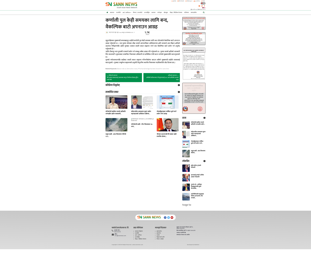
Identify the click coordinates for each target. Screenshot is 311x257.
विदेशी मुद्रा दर (189, 1)
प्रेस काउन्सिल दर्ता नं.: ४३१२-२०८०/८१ (186, 230)
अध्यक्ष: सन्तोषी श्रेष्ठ (181, 232)
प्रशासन (154, 12)
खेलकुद (166, 12)
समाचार (112, 12)
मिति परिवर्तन (181, 1)
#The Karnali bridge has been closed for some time (153, 69)
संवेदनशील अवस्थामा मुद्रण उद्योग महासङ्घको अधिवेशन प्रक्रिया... (141, 112)
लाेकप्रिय (185, 161)
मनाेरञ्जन (159, 12)
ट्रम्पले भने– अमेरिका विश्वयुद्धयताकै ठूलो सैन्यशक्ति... (196, 186)
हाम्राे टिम (159, 233)
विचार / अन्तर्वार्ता (137, 12)
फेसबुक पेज (186, 205)
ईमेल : (116, 234)
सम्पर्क (158, 235)
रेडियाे (203, 1)
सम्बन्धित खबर (112, 92)
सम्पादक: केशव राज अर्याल (183, 234)
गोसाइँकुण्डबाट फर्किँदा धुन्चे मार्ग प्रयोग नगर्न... (197, 142)
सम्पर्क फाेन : (117, 230)
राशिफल (186, 12)
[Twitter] (168, 217)
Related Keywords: (111, 69)
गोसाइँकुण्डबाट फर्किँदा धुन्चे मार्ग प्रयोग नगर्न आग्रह (166, 112)
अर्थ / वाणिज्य (126, 12)
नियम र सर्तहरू (160, 239)
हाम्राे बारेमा (159, 231)
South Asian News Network (127, 7)
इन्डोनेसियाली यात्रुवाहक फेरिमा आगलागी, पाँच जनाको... (197, 196)
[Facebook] (165, 217)
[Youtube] (171, 217)
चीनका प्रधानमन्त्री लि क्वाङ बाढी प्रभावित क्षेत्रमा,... (166, 135)
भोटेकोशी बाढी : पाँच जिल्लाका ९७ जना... (141, 125)
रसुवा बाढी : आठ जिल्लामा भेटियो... (198, 152)
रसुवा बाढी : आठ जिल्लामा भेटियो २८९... (116, 135)
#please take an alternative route (127, 69)
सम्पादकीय (194, 12)
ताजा (184, 118)
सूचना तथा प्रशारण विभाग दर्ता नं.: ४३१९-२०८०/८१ (185, 227)
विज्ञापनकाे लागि (160, 237)
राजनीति (118, 12)
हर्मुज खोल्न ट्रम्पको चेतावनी (196, 166)
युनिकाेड (174, 1)
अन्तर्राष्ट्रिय (147, 12)
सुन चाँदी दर (197, 1)
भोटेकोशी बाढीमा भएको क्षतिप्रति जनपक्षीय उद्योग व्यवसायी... (116, 112)
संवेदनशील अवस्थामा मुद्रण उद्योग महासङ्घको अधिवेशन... (198, 134)
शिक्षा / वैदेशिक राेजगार (176, 12)
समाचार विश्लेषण (139, 231)
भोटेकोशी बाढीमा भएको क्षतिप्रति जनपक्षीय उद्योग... (198, 123)
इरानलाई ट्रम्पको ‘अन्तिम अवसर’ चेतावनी (197, 176)
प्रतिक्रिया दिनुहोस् (113, 85)
